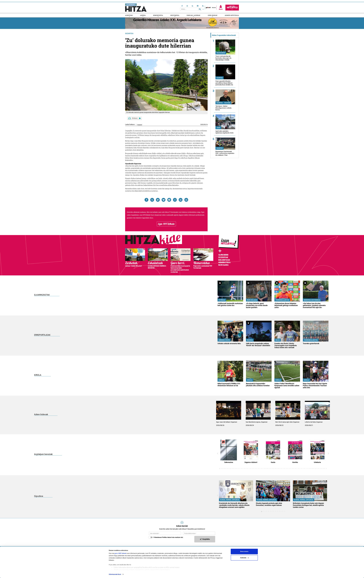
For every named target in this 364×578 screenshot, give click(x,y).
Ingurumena (221, 53)
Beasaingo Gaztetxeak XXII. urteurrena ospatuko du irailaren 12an (224, 153)
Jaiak (218, 127)
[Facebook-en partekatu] (146, 200)
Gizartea (129, 33)
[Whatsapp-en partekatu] (175, 200)
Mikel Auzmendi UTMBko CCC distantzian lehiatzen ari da (229, 385)
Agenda (143, 15)
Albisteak (129, 15)
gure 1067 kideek (120, 553)
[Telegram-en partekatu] (169, 200)
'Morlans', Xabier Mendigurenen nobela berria (223, 108)
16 (207, 124)
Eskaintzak (224, 260)
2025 (201, 124)
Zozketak (223, 257)
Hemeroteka (224, 262)
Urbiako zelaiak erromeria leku (229, 343)
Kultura (227, 103)
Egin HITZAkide (166, 223)
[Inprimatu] (186, 200)
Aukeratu (243, 557)
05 (205, 124)
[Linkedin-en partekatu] (180, 200)
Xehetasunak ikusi (115, 574)
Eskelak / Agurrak (193, 15)
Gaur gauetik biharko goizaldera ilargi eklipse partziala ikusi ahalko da (224, 83)
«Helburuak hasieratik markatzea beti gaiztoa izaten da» (230, 304)
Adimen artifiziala (232, 15)
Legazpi (139, 124)
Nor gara (223, 265)
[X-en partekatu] (152, 200)
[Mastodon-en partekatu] (158, 200)
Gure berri (223, 255)
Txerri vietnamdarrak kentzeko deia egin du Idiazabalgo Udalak (223, 58)
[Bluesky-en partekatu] (163, 200)
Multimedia (174, 15)
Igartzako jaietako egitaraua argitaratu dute (224, 132)
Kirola (221, 380)
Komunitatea (158, 15)
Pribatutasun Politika (160, 537)
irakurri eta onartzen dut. (168, 537)
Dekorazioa (228, 462)
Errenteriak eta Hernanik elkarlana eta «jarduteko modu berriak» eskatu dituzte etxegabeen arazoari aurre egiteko (234, 505)
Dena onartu (244, 551)
